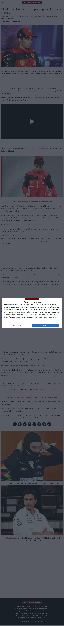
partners (12, 304)
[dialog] (32, 313)
